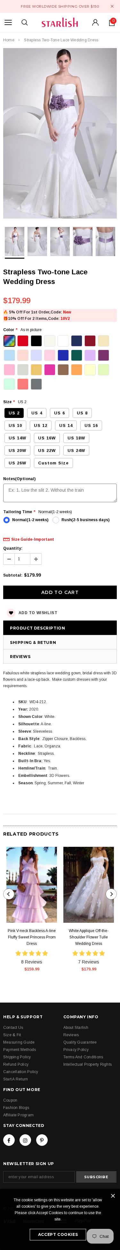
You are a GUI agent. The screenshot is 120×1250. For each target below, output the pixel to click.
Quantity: (12, 548)
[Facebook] (9, 1140)
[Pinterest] (42, 1140)
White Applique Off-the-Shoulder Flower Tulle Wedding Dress (88, 937)
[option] (60, 134)
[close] (112, 6)
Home (8, 40)
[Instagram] (25, 1140)
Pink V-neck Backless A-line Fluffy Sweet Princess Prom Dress (32, 937)
